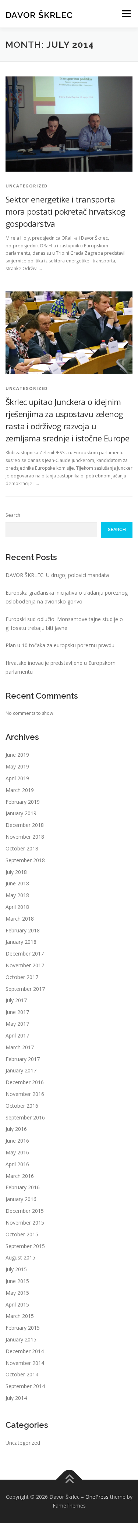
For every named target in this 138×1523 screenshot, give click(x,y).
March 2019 (20, 789)
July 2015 (16, 1269)
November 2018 (25, 836)
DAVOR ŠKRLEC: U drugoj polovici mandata (57, 574)
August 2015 (20, 1257)
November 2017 (25, 965)
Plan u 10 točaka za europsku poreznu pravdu (60, 645)
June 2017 (17, 1011)
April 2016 (17, 1164)
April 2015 (17, 1304)
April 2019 (17, 778)
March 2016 (20, 1175)
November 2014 (25, 1362)
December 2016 (25, 1082)
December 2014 (25, 1351)
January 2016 (21, 1199)
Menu (126, 14)
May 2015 (17, 1292)
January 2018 (21, 941)
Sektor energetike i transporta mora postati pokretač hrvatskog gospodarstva (65, 211)
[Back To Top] (69, 1480)
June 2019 (17, 754)
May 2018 (17, 895)
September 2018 (25, 860)
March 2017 (20, 1047)
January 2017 (21, 1070)
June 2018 (17, 883)
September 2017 (25, 988)
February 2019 (23, 801)
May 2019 (17, 766)
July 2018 (16, 871)
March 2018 (20, 918)
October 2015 (22, 1234)
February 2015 (23, 1327)
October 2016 (22, 1105)
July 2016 (16, 1128)
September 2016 (25, 1117)
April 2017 (17, 1035)
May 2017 (17, 1023)
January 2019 (21, 813)
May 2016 (17, 1152)
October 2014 (22, 1374)
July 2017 (16, 1000)
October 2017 (22, 977)
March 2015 (20, 1315)
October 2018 (22, 848)
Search (13, 515)
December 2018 (25, 824)
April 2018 (17, 906)
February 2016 (23, 1187)
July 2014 (16, 1397)
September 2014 (25, 1386)
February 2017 (23, 1059)
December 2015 (25, 1210)
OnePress (97, 1496)
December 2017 (25, 953)
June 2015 (17, 1280)
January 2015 (21, 1339)
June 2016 (17, 1140)
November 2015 (25, 1222)
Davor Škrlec (39, 14)
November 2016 (25, 1093)
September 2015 (25, 1246)
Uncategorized (23, 1442)
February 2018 (23, 930)
